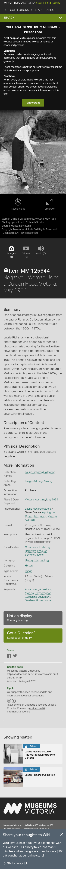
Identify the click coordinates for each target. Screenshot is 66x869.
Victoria (29, 499)
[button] (33, 18)
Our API (36, 10)
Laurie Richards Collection (40, 472)
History (29, 565)
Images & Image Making (38, 481)
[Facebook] (9, 656)
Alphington (48, 512)
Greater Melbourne (36, 516)
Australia (40, 499)
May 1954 (52, 499)
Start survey (15, 863)
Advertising (31, 589)
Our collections (16, 10)
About (51, 10)
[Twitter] (15, 656)
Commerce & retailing (37, 547)
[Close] (61, 835)
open (27, 692)
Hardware (30, 551)
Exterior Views (43, 593)
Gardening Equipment (37, 597)
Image (28, 571)
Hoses (40, 600)
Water (48, 600)
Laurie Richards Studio (38, 508)
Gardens (30, 600)
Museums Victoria (32, 3)
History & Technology (37, 560)
